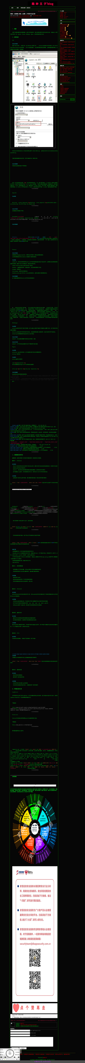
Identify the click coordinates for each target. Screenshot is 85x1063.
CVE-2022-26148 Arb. (64, 76)
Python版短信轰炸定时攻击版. (65, 77)
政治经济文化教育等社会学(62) (65, 38)
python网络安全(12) (63, 26)
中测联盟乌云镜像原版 (64, 89)
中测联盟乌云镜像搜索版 (64, 88)
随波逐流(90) (62, 28)
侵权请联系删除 (36, 15)
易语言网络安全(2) (63, 31)
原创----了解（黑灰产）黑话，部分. (66, 69)
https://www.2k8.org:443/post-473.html (28, 1024)
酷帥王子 (20, 15)
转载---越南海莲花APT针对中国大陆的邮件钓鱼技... (47, 11)
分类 (61, 23)
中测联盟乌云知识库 (63, 91)
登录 (18, 7)
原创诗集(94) (62, 27)
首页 (12, 7)
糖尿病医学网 (62, 93)
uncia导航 (62, 87)
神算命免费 (23, 7)
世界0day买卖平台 (63, 92)
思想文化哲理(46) (63, 34)
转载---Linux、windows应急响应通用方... (18, 11)
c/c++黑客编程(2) (63, 32)
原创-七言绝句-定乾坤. (64, 71)
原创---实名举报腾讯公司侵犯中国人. (66, 68)
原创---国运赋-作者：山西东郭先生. (66, 72)
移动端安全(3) (62, 36)
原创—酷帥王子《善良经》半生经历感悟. (67, 67)
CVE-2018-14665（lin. (64, 80)
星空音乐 (28, 7)
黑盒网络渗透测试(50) (64, 24)
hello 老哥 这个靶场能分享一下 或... (68, 63)
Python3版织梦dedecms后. (65, 81)
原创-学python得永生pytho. (65, 79)
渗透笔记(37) (62, 30)
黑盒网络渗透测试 (26, 15)
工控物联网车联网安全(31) (64, 35)
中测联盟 (61, 85)
